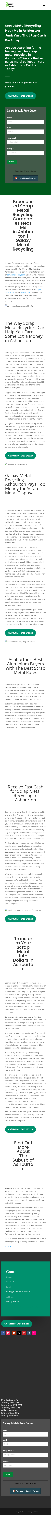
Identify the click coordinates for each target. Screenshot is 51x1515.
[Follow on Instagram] (8, 1333)
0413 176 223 (12, 1281)
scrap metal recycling (16, 275)
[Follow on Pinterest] (24, 1333)
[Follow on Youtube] (14, 1333)
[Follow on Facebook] (3, 1333)
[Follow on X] (19, 1333)
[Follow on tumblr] (29, 1333)
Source (8, 1246)
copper (38, 289)
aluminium (25, 292)
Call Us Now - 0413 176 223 (20, 96)
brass (12, 292)
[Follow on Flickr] (34, 1333)
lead (7, 292)
